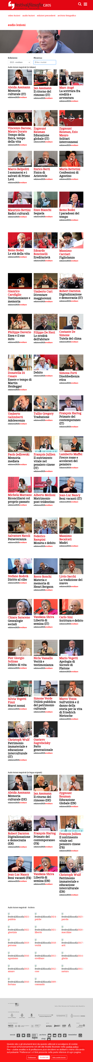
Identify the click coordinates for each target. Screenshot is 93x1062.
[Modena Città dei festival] (35, 1037)
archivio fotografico (67, 15)
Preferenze (32, 1057)
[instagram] (28, 1035)
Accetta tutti (44, 1057)
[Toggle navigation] (85, 4)
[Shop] (49, 1039)
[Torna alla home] (29, 5)
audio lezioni (28, 15)
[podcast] (64, 1035)
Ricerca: (38, 58)
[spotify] (59, 1035)
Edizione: (13, 58)
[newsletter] (80, 1035)
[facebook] (18, 1035)
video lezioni (14, 15)
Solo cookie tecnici (59, 1057)
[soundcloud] (54, 1035)
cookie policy (72, 1047)
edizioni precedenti (46, 15)
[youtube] (49, 1035)
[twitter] (23, 1035)
